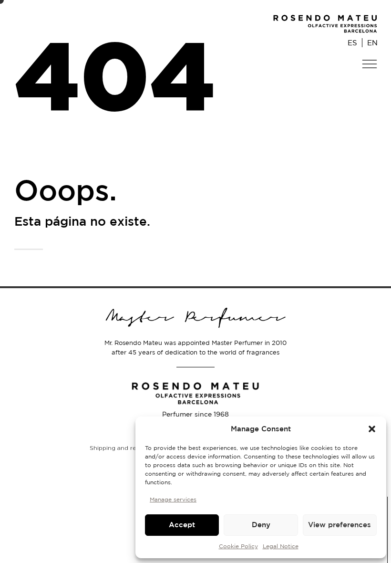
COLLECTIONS (347, 83)
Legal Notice (280, 546)
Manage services (173, 499)
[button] (372, 429)
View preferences (339, 525)
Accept (182, 525)
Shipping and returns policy (131, 448)
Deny (261, 525)
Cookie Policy (238, 546)
